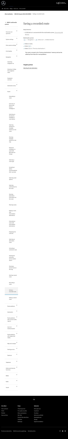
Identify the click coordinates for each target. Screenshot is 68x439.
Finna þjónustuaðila (22, 411)
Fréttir (2, 411)
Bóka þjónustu (37, 408)
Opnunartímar (4, 415)
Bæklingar (20, 421)
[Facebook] (60, 431)
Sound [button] (7, 387)
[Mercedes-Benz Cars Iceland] (3, 3)
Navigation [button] (8, 57)
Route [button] (8, 91)
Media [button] (7, 375)
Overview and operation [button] (9, 32)
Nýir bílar (20, 415)
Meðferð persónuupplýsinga (19, 431)
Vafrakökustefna (31, 431)
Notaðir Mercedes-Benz (23, 417)
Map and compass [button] (11, 343)
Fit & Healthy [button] (9, 51)
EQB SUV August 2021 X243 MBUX (22, 14)
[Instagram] (65, 431)
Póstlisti (3, 413)
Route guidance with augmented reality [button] (11, 336)
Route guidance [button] (11, 306)
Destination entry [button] (11, 85)
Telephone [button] (8, 362)
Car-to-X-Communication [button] (11, 327)
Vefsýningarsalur (21, 408)
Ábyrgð (35, 419)
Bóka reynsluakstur (22, 413)
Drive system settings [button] (11, 45)
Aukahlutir (36, 411)
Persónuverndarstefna (6, 431)
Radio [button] (7, 381)
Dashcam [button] (9, 355)
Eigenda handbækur (38, 421)
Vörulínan (36, 413)
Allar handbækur (9, 14)
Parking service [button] (11, 349)
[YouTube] (62, 431)
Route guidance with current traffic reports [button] (12, 319)
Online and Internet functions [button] (10, 369)
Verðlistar (20, 419)
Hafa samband (4, 408)
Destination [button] (10, 312)
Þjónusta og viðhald (38, 415)
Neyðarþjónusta (37, 417)
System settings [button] (9, 39)
